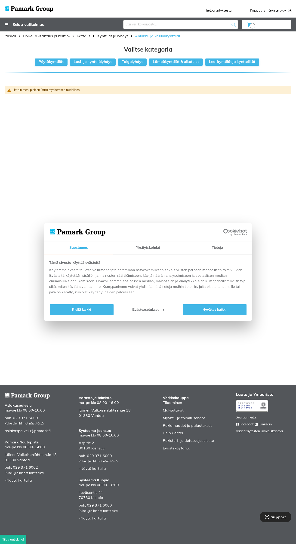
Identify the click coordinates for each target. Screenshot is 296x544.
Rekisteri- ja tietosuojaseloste (188, 441)
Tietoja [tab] (217, 247)
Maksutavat (173, 410)
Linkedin (265, 424)
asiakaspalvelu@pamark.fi (28, 431)
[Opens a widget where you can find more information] (275, 517)
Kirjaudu (256, 10)
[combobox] (180, 24)
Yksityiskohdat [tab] (148, 247)
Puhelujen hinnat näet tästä (24, 423)
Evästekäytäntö (176, 448)
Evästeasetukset (145, 309)
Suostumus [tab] (78, 247)
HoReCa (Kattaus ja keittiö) (47, 36)
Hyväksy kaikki (214, 309)
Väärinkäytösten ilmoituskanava (259, 431)
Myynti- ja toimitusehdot (184, 418)
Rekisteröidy (277, 10)
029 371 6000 (25, 418)
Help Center (173, 433)
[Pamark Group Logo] (29, 7)
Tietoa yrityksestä (218, 10)
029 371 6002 (25, 468)
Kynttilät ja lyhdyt (113, 36)
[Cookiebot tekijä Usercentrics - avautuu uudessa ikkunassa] (227, 232)
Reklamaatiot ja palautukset (187, 426)
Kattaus (84, 36)
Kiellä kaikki (81, 309)
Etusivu (10, 36)
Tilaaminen (172, 403)
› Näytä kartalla (18, 481)
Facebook (247, 424)
